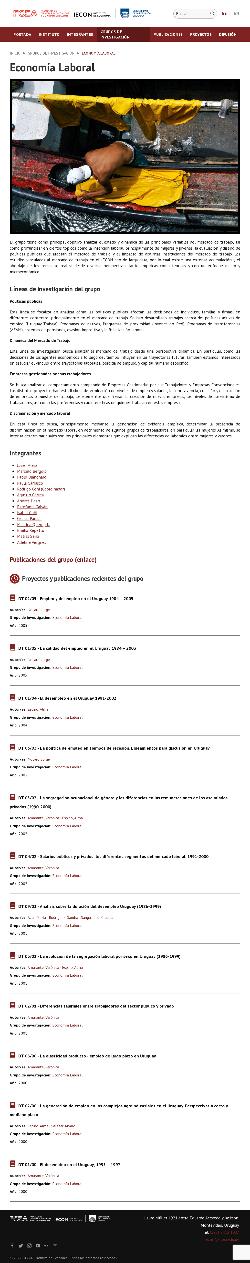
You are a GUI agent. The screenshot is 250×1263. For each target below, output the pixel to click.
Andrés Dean (28, 501)
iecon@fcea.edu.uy (222, 1239)
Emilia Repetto (30, 530)
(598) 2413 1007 (224, 1232)
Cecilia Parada (29, 518)
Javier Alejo (27, 465)
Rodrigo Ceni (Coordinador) (41, 489)
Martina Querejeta (33, 524)
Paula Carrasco (30, 483)
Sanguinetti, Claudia (97, 917)
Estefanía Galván (32, 506)
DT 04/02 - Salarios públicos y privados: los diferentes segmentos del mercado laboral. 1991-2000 (113, 856)
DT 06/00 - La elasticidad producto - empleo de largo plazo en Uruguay (87, 1056)
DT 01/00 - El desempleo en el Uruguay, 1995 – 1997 (69, 1164)
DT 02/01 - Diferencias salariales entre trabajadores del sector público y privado (96, 1006)
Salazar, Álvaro (63, 1125)
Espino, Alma (38, 709)
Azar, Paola (37, 917)
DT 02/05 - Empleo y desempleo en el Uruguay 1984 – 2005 (75, 598)
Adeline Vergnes (31, 542)
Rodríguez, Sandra (63, 917)
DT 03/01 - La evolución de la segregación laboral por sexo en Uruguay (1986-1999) (99, 956)
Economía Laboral (67, 617)
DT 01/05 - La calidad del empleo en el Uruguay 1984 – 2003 (77, 648)
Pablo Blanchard (31, 477)
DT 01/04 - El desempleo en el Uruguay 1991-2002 (67, 698)
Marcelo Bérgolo (32, 471)
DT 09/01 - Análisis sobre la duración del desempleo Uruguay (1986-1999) (89, 906)
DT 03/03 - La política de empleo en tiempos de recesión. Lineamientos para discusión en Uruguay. (114, 748)
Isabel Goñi (27, 512)
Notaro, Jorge (39, 609)
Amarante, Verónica (43, 817)
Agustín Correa (30, 495)
